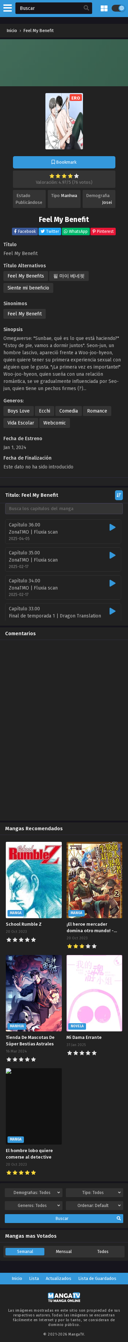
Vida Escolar (21, 423)
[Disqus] (64, 730)
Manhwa (69, 195)
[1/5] (52, 176)
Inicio (17, 1278)
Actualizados (58, 1278)
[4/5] (70, 176)
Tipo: (93, 1192)
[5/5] (76, 176)
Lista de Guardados (97, 1278)
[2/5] (58, 176)
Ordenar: (93, 1205)
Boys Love (19, 411)
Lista (34, 1278)
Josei (107, 202)
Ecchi (44, 411)
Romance (97, 411)
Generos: (32, 1205)
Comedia (68, 411)
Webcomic (54, 423)
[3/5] (64, 176)
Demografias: (32, 1192)
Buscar (62, 1218)
